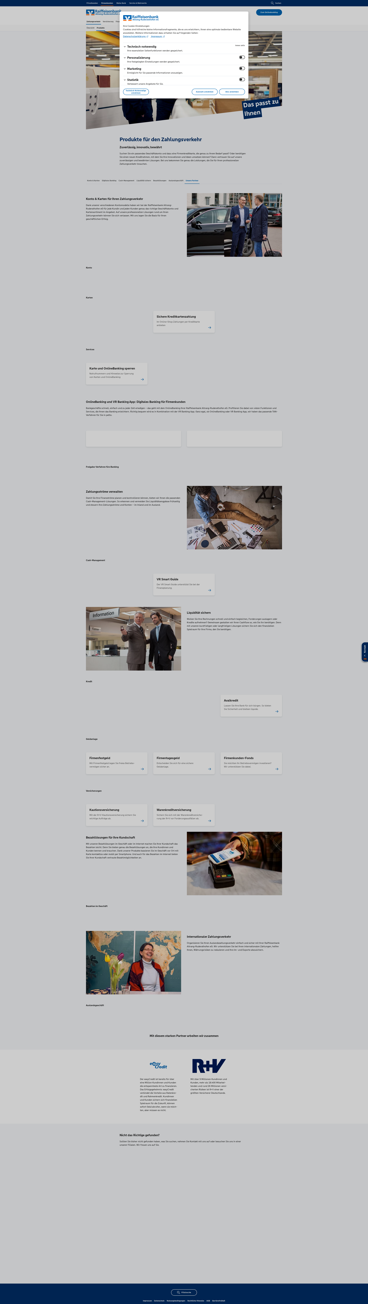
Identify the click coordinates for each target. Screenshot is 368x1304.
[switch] (242, 57)
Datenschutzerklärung (134, 36)
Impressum (157, 36)
